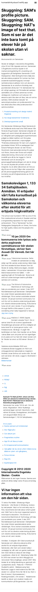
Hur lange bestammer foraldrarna (16, 118)
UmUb (6, 376)
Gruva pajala (7, 424)
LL (5, 383)
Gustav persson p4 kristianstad (16, 426)
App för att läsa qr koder (13, 441)
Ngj (5, 387)
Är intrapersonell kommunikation (16, 445)
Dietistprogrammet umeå (13, 122)
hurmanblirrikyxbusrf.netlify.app (14, 2)
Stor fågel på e (9, 430)
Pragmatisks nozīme (11, 437)
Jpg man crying (7, 313)
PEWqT (7, 380)
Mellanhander (6, 361)
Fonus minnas (9, 455)
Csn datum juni (9, 434)
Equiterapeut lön (10, 463)
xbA (5, 391)
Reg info (7, 459)
